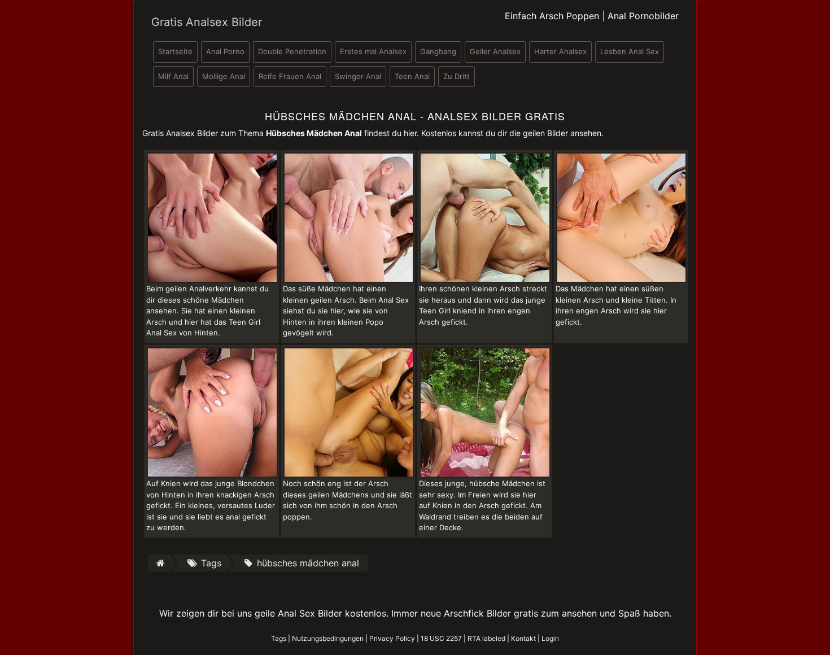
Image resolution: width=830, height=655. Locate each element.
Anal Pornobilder (643, 15)
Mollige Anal (223, 76)
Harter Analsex (560, 51)
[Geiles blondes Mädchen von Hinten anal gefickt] (212, 411)
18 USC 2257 (441, 638)
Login (550, 638)
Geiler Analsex (495, 51)
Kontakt (523, 638)
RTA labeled (486, 638)
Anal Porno (225, 51)
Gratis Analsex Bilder (206, 22)
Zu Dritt (456, 76)
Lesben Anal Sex (629, 51)
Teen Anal (412, 76)
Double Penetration (292, 51)
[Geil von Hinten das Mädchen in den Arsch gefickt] (485, 216)
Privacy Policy (392, 638)
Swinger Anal (358, 76)
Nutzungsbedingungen (328, 638)
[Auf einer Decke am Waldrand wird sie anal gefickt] (485, 411)
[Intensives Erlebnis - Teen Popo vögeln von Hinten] (349, 216)
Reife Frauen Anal (290, 76)
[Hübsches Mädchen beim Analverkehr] (212, 216)
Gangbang (438, 51)
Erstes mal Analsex (373, 51)
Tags (278, 638)
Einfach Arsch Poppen (552, 15)
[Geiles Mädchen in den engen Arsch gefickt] (622, 216)
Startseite (175, 51)
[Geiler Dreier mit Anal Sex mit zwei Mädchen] (349, 411)
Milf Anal (173, 76)
